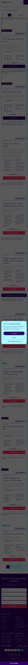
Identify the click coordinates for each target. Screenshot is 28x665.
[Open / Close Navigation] (25, 2)
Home (2, 6)
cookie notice (12, 329)
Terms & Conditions (5, 635)
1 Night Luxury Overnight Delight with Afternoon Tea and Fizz (13, 260)
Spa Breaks (4, 628)
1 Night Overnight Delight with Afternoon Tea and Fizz (14, 320)
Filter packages (14, 663)
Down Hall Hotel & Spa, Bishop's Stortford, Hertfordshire (11, 424)
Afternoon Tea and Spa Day (13, 534)
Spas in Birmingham (20, 626)
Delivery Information (6, 637)
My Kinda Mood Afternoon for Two (13, 40)
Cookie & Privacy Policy (7, 639)
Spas (7, 6)
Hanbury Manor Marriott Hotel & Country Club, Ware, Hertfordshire (14, 531)
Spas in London (19, 620)
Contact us (3, 620)
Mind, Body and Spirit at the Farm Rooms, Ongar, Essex (13, 141)
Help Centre (4, 618)
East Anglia (12, 6)
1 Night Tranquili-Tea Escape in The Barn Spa (12, 479)
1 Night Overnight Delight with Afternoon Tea (13, 373)
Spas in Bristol (18, 624)
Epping (22, 6)
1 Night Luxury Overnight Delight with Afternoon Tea (13, 204)
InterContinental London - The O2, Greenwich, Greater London (12, 36)
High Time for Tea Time (12, 92)
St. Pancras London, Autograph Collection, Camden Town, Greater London (13, 89)
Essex (17, 6)
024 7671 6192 (22, 646)
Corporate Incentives (6, 641)
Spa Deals (3, 626)
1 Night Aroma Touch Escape (11, 144)
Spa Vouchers (18, 618)
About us (3, 622)
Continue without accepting (14, 341)
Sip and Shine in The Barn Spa (13, 427)
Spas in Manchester (20, 622)
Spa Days (17, 616)
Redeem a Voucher (6, 616)
